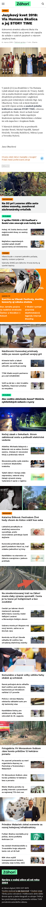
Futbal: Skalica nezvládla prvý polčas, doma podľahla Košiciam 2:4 (15, 836)
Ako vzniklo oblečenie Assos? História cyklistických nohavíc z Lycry (23, 400)
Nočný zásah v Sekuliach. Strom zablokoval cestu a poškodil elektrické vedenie (23, 437)
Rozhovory (7, 513)
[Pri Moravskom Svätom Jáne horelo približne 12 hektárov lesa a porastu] (37, 777)
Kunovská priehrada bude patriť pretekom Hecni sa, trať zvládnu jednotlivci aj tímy (15, 546)
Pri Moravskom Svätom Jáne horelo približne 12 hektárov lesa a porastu (14, 777)
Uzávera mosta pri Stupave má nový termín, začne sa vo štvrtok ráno (15, 628)
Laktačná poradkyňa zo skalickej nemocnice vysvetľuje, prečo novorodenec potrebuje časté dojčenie (15, 532)
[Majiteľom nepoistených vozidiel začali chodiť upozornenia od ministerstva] (37, 244)
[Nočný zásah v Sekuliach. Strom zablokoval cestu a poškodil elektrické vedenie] (23, 419)
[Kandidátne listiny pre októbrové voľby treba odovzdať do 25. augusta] (37, 713)
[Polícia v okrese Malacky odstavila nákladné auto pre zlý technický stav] (37, 701)
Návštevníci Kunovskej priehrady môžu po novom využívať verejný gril (22, 352)
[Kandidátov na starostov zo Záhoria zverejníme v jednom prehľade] (37, 558)
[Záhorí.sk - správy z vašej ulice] (23, 3)
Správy (5, 10)
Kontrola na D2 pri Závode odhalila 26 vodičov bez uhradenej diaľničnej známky (14, 640)
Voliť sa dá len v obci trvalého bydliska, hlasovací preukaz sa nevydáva (15, 386)
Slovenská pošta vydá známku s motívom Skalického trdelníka (15, 463)
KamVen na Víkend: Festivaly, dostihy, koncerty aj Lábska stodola (23, 300)
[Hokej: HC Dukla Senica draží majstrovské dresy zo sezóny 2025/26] (37, 232)
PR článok (6, 216)
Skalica (5, 166)
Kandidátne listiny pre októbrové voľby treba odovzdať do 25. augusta (12, 713)
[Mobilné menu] (3, 4)
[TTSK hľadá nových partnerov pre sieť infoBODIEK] (37, 374)
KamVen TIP (6, 296)
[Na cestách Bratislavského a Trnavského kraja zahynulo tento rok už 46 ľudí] (37, 848)
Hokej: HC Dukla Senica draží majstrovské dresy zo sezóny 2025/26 (15, 232)
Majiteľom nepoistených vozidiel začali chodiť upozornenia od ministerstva (14, 244)
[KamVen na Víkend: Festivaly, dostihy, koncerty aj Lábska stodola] (23, 281)
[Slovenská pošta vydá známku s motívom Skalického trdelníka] (37, 463)
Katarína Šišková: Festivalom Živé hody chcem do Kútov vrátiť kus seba (22, 519)
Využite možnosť (15, 891)
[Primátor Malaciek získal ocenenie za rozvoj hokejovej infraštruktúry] (23, 809)
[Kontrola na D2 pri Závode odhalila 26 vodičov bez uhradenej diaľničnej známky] (37, 640)
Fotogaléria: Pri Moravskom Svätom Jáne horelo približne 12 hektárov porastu (21, 751)
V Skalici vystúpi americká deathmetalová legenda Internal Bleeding (21, 313)
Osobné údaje (36, 891)
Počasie (6, 253)
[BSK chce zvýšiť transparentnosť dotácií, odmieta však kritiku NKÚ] (37, 860)
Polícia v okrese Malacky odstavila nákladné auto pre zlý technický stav (14, 701)
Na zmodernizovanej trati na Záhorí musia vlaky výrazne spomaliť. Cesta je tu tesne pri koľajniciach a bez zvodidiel (22, 597)
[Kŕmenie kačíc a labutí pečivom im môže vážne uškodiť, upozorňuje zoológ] (37, 363)
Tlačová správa (19, 42)
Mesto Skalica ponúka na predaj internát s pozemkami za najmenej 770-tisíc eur (14, 789)
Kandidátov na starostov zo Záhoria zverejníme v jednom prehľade (14, 558)
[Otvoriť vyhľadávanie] (43, 3)
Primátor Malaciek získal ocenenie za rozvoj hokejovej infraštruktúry (22, 826)
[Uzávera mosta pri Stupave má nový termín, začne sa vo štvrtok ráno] (37, 628)
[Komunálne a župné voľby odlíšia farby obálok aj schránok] (23, 660)
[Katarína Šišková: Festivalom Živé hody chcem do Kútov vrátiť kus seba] (23, 498)
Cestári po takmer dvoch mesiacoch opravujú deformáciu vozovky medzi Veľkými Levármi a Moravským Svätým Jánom (14, 613)
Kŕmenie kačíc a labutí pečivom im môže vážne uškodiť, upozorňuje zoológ (14, 363)
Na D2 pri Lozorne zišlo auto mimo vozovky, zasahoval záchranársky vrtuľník (20, 206)
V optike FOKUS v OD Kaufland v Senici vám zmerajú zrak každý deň (21, 221)
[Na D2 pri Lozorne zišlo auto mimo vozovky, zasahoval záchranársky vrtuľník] (23, 184)
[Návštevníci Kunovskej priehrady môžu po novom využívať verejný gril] (23, 336)
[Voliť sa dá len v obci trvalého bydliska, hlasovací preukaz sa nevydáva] (37, 385)
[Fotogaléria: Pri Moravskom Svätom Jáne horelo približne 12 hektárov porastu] (23, 733)
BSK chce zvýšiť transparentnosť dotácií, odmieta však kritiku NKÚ (13, 860)
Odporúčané (7, 199)
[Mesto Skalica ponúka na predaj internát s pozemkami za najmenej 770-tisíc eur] (37, 789)
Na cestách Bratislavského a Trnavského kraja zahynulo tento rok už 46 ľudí (14, 848)
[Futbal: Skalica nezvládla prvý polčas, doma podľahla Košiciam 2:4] (37, 836)
